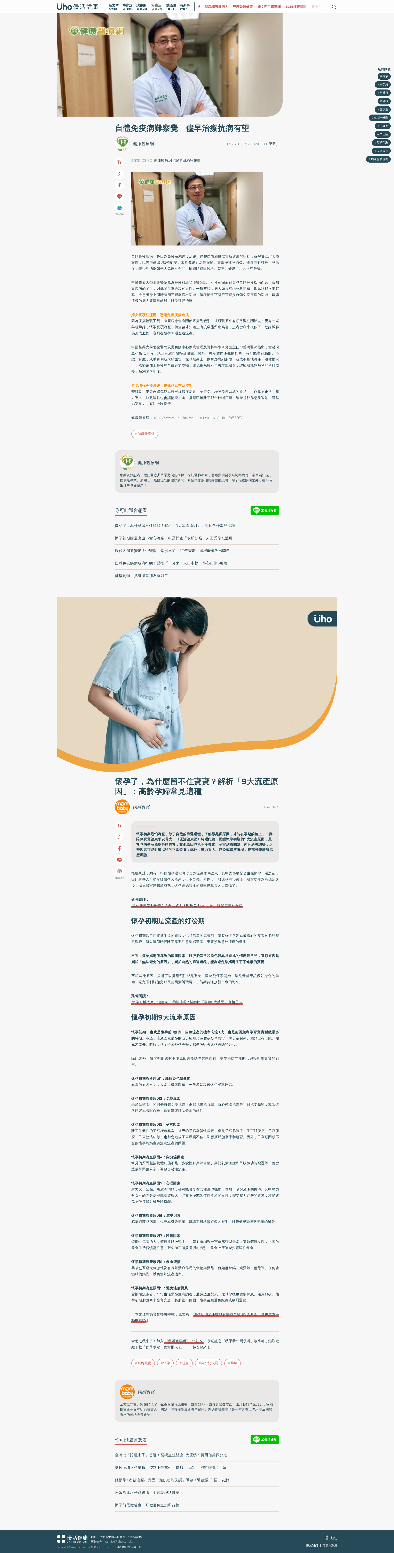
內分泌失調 (209, 1363)
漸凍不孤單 (316, 6)
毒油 (385, 76)
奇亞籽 (384, 84)
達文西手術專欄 (265, 6)
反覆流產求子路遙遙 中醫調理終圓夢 (147, 1493)
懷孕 (166, 1363)
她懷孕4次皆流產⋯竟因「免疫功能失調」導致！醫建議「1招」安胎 (172, 1480)
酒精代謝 (382, 142)
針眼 (385, 101)
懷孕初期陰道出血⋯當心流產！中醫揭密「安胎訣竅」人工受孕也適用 (174, 538)
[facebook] (327, 1539)
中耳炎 (384, 126)
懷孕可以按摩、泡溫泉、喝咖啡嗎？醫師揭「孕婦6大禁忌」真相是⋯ (187, 1002)
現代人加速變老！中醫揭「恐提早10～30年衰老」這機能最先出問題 (172, 551)
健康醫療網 (143, 143)
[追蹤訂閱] (119, 208)
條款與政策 (330, 1545)
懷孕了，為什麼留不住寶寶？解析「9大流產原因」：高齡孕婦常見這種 (175, 526)
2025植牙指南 (292, 6)
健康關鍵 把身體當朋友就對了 (141, 576)
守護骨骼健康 (239, 6)
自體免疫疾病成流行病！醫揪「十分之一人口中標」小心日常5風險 (171, 563)
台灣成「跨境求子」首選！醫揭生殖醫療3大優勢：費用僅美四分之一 (173, 1455)
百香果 (384, 93)
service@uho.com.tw (119, 1541)
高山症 (384, 134)
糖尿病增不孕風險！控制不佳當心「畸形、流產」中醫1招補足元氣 (170, 1467)
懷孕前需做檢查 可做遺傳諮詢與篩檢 (147, 1505)
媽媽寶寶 (141, 807)
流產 (185, 1363)
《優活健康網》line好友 (184, 1341)
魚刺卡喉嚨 (381, 117)
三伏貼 (384, 109)
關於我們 (312, 1545)
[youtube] (334, 1539)
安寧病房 (382, 151)
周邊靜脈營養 (379, 159)
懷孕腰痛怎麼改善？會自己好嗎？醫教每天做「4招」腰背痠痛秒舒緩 (187, 905)
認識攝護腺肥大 (213, 6)
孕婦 (233, 1363)
